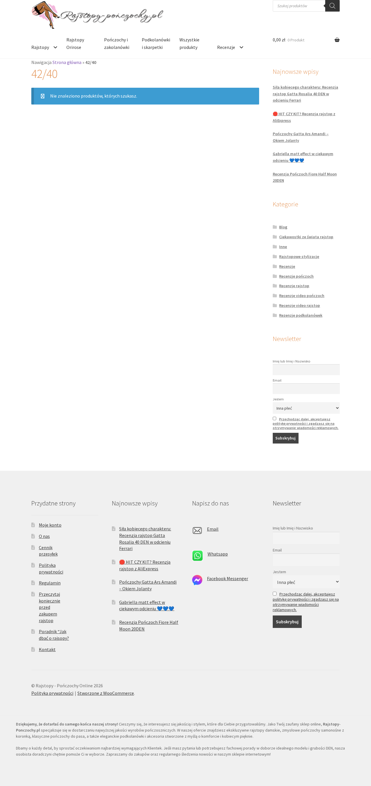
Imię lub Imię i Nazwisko (291, 361)
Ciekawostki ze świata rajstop (306, 236)
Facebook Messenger (227, 578)
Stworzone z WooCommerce (105, 693)
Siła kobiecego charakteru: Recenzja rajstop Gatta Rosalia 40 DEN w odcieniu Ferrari (305, 94)
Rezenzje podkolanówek (300, 315)
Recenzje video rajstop (299, 305)
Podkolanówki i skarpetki (156, 43)
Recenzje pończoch (296, 276)
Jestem (278, 399)
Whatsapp (218, 554)
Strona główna (66, 62)
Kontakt (47, 649)
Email (277, 380)
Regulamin (50, 583)
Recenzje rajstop (294, 285)
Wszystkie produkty (189, 43)
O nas (44, 536)
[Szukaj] (332, 6)
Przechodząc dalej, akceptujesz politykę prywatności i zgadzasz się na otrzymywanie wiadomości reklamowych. (306, 423)
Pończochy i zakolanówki (116, 43)
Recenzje (226, 47)
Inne (283, 246)
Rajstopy (40, 47)
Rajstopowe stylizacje (299, 256)
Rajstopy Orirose (75, 43)
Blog (283, 227)
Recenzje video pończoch (301, 295)
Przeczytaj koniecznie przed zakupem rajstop (49, 607)
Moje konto (50, 525)
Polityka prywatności (52, 693)
